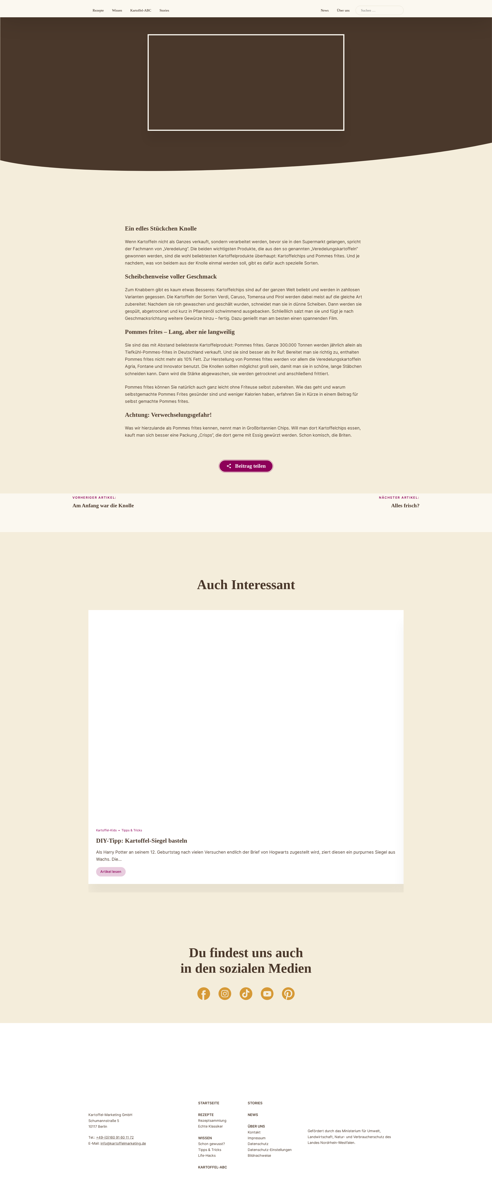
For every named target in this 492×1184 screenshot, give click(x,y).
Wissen (117, 10)
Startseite (208, 1103)
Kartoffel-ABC (140, 10)
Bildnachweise (259, 1155)
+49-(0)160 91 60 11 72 (115, 1137)
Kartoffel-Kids (106, 830)
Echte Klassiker (210, 1126)
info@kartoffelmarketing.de (123, 1143)
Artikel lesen (112, 872)
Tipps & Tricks (131, 830)
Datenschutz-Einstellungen (270, 1150)
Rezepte (98, 10)
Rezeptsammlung (212, 1120)
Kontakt (254, 1132)
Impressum (257, 1138)
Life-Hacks (207, 1155)
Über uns (343, 10)
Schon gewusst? (211, 1144)
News (325, 10)
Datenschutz (258, 1144)
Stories (164, 10)
